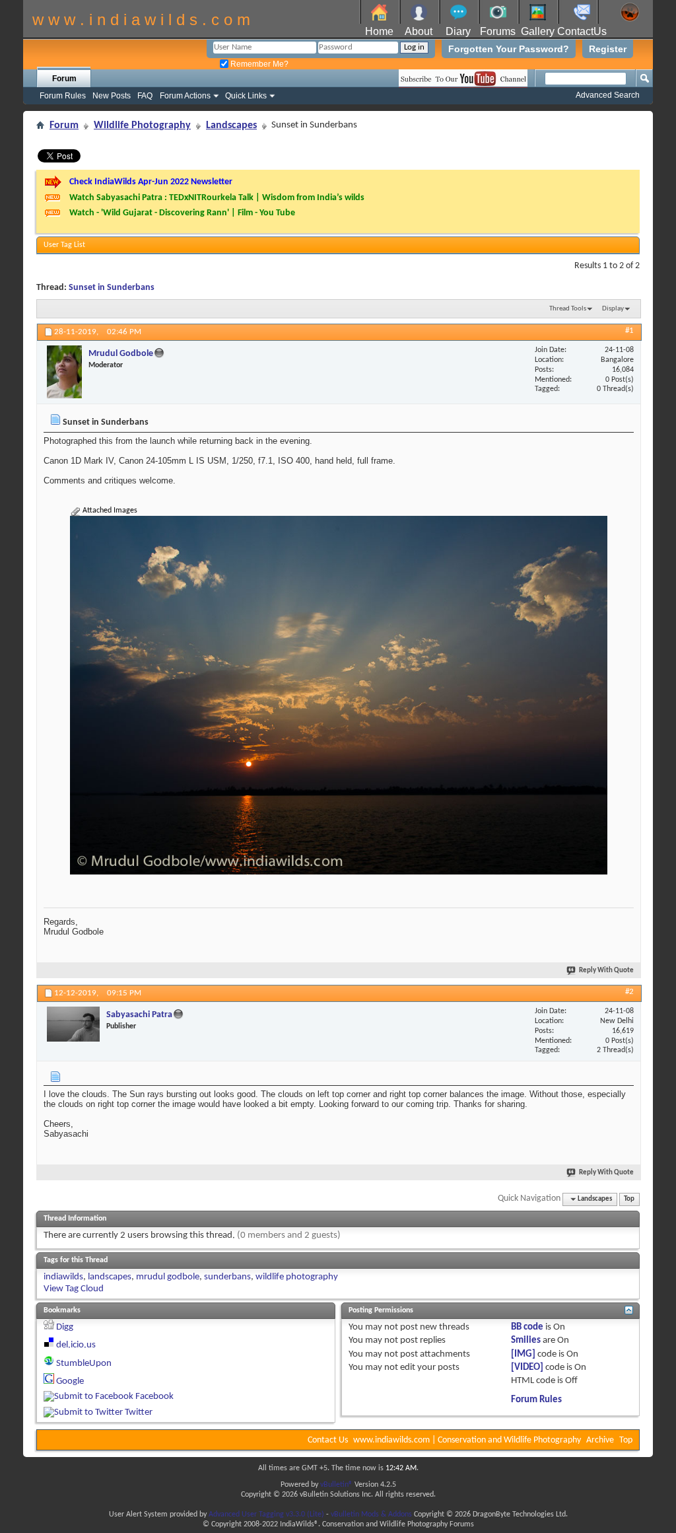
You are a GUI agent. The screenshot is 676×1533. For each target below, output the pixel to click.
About (418, 31)
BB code (527, 1327)
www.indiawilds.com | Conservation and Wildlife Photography (467, 1440)
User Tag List (64, 245)
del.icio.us (76, 1345)
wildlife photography (296, 1277)
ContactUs (582, 31)
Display (613, 308)
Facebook (154, 1397)
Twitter (138, 1412)
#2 (629, 991)
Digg (64, 1327)
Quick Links (246, 95)
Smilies (526, 1340)
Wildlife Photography (142, 125)
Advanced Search (608, 95)
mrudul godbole (167, 1277)
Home (379, 31)
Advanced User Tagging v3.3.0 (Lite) (266, 1514)
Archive (600, 1440)
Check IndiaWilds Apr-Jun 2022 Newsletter (150, 182)
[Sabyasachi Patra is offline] (73, 1024)
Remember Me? (258, 64)
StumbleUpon (84, 1364)
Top (629, 1199)
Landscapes (231, 125)
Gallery (538, 31)
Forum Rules (63, 95)
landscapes (109, 1277)
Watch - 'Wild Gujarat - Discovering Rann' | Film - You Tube (182, 213)
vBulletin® (336, 1485)
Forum (64, 78)
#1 (629, 330)
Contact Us (328, 1440)
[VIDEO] (527, 1368)
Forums (498, 31)
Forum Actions (185, 95)
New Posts (111, 95)
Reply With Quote (606, 970)
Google (70, 1381)
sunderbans (227, 1277)
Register (607, 49)
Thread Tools (567, 308)
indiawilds (63, 1277)
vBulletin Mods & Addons (371, 1514)
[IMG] (523, 1354)
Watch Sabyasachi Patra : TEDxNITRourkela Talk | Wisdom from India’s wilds (216, 198)
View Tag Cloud (74, 1289)
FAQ (144, 95)
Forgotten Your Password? (508, 49)
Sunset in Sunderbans (111, 288)
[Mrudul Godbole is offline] (64, 371)
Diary (458, 31)
